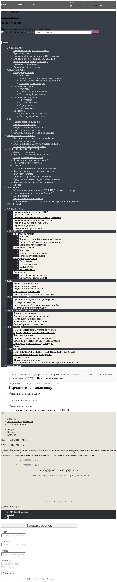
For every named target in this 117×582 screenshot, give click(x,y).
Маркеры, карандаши (24, 141)
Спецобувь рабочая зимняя (33, 116)
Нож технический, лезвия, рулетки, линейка (36, 143)
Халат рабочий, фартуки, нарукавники (40, 80)
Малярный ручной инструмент (29, 146)
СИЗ (9, 119)
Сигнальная (26, 100)
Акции (20, 4)
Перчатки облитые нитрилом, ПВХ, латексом (37, 56)
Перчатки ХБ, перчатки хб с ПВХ (31, 50)
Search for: (29, 32)
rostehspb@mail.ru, (48, 470)
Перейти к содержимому (37, 29)
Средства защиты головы (26, 130)
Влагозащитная (27, 108)
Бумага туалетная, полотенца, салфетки (34, 171)
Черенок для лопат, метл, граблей (30, 160)
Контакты (12, 435)
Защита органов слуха (24, 124)
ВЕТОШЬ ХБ (14, 204)
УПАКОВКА (14, 187)
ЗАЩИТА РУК (15, 47)
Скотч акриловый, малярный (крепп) (32, 193)
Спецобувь (19, 110)
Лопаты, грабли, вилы (25, 152)
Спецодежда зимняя (23, 86)
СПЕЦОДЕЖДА (16, 69)
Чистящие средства (23, 174)
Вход (72, 2)
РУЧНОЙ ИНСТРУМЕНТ (21, 135)
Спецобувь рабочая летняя (33, 113)
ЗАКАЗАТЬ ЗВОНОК (12, 445)
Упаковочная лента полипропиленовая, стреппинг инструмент (46, 201)
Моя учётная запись (17, 511)
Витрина (23, 374)
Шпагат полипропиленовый (28, 198)
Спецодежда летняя (23, 72)
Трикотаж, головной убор (33, 83)
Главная (12, 374)
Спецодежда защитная (25, 97)
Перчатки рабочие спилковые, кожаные (34, 58)
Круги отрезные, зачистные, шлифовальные (36, 138)
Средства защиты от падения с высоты (33, 132)
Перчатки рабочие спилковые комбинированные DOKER (39, 410)
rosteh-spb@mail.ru (68, 470)
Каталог (11, 432)
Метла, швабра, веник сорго (28, 157)
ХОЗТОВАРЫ (14, 165)
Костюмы (24, 75)
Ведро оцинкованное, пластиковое (31, 154)
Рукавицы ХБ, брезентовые (27, 67)
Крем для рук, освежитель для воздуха (33, 182)
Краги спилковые (22, 53)
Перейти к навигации (12, 29)
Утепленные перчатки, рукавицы (30, 61)
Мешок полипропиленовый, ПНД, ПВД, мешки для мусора (44, 190)
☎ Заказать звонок (11, 22)
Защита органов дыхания (26, 121)
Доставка (36, 4)
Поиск (10, 514)
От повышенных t (29, 102)
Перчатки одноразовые (25, 64)
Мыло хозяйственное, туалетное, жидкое (34, 168)
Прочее (17, 184)
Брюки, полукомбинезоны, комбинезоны (41, 78)
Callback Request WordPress (39, 579)
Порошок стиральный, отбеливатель (32, 176)
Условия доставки (16, 424)
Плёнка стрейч (21, 195)
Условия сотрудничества (20, 421)
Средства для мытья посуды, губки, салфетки (36, 179)
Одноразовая (26, 105)
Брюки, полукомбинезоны (33, 91)
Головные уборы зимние (32, 94)
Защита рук (36, 374)
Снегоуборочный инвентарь (28, 163)
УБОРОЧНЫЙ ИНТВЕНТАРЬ (23, 149)
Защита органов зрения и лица (29, 127)
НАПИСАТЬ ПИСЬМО (13, 440)
